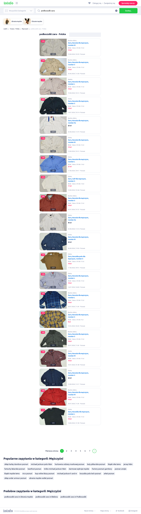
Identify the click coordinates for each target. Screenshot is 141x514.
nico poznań (27, 474)
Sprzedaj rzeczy (128, 3)
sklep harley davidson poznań (16, 464)
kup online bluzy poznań (44, 474)
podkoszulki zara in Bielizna (47, 497)
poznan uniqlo (120, 469)
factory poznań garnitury (102, 469)
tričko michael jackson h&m (55, 469)
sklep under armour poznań (15, 478)
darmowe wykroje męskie (79, 469)
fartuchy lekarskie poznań (14, 469)
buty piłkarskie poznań (96, 464)
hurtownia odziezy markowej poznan (69, 464)
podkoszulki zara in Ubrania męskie (18, 497)
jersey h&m (128, 464)
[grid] (70, 242)
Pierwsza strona (51, 451)
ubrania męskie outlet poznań (41, 478)
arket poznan (109, 474)
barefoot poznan (34, 469)
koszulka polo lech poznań (90, 474)
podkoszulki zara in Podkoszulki (73, 497)
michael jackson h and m (67, 474)
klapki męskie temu (12, 474)
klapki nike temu (114, 464)
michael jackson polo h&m (41, 464)
